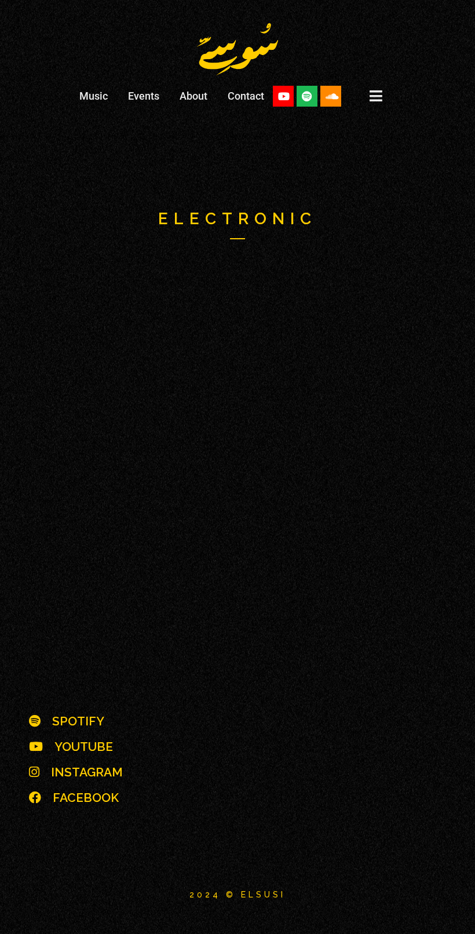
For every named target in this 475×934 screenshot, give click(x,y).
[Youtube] (283, 96)
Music (93, 96)
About (193, 96)
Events (143, 96)
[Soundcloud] (330, 96)
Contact (246, 96)
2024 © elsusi (237, 894)
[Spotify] (307, 96)
